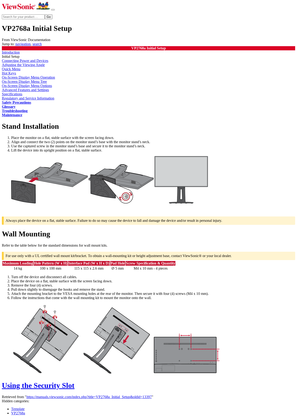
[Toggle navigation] (53, 9)
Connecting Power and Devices (25, 61)
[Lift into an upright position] (181, 202)
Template (18, 409)
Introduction (11, 52)
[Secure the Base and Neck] (121, 202)
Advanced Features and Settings (25, 90)
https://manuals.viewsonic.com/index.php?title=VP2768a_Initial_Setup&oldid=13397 (89, 397)
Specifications (12, 94)
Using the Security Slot (38, 385)
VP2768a (18, 413)
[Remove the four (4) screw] (46, 374)
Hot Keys (9, 73)
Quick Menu (11, 69)
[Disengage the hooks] (116, 374)
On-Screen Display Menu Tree (24, 82)
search (37, 44)
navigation (23, 44)
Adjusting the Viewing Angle (23, 65)
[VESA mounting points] (187, 374)
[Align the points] (49, 202)
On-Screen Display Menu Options (27, 86)
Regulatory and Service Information (28, 98)
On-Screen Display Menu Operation (28, 77)
